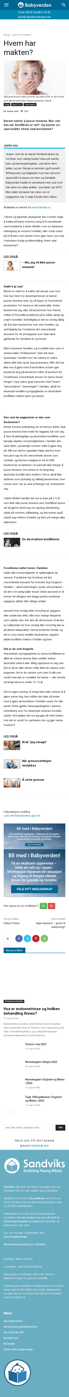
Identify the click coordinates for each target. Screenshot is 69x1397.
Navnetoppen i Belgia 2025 (41, 1061)
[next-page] (12, 1113)
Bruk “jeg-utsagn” (34, 742)
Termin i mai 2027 (36, 1044)
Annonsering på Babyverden (20, 1326)
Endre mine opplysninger (18, 1349)
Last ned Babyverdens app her (22, 815)
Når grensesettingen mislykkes (36, 763)
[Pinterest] (36, 938)
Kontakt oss (11, 1338)
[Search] (64, 5)
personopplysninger (15, 1236)
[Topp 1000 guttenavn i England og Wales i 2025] (13, 1100)
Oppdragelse (30, 104)
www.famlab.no (41, 207)
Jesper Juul (17, 104)
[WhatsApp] (44, 938)
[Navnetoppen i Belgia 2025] (13, 1065)
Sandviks (9, 1186)
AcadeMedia (37, 1198)
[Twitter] (27, 938)
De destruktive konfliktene (40, 539)
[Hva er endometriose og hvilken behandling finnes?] (34, 981)
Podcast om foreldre (14, 1001)
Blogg (7, 34)
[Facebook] (19, 938)
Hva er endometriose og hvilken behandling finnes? (32, 1011)
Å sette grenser (33, 779)
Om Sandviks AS (14, 1332)
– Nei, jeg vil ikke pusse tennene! (38, 265)
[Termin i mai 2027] (13, 1047)
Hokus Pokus (12, 923)
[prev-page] (6, 1113)
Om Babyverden (13, 1321)
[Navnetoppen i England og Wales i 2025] (13, 1082)
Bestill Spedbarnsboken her (34, 17)
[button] (6, 5)
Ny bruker (9, 1343)
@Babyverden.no (34, 1145)
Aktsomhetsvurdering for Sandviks (24, 1244)
